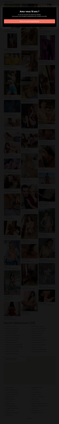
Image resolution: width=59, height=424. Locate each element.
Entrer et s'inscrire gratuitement (29, 21)
